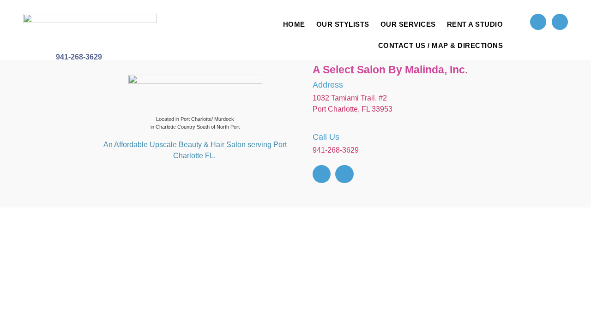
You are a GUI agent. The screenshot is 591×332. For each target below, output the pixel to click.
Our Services (408, 24)
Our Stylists (342, 24)
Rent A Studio (475, 24)
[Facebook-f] (538, 22)
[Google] (560, 22)
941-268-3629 (79, 57)
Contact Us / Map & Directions (440, 45)
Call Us (326, 137)
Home (294, 24)
